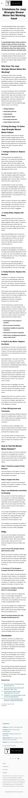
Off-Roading (3, 705)
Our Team (5, 769)
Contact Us (5, 766)
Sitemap (5, 772)
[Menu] (2, 3)
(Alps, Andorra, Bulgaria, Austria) (13, 742)
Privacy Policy (6, 745)
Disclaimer (13, 745)
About (4, 763)
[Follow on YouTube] (18, 758)
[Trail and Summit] (14, 3)
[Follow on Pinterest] (12, 758)
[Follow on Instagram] (15, 758)
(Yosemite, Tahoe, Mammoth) (13, 727)
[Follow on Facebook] (10, 758)
